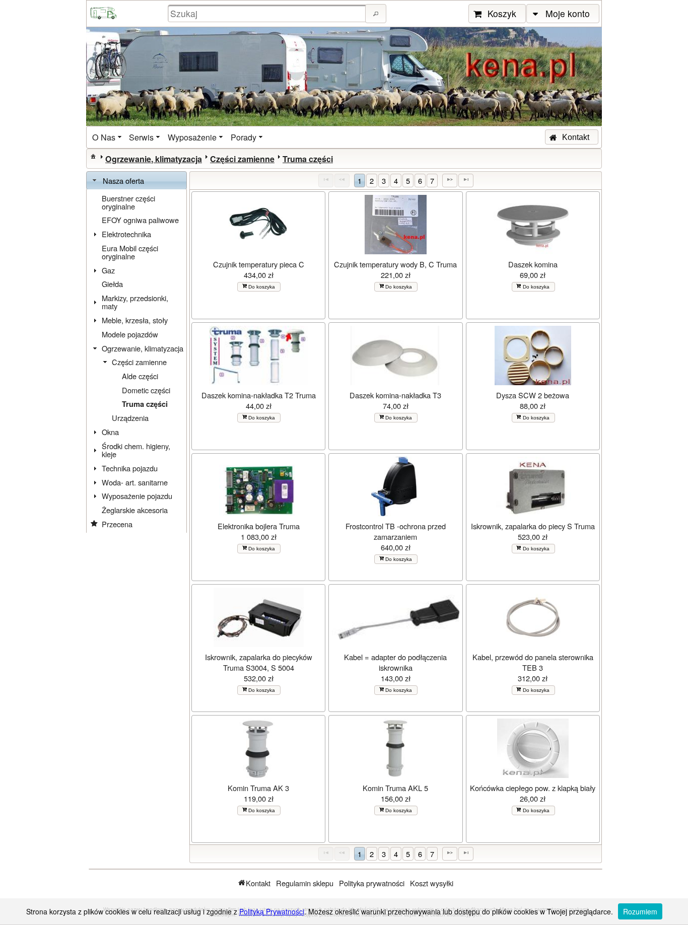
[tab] (136, 180)
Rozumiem (640, 911)
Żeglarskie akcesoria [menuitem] (135, 510)
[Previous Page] (342, 180)
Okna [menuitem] (110, 431)
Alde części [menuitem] (140, 376)
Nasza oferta (123, 180)
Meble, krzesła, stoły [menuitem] (135, 320)
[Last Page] (465, 180)
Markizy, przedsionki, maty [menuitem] (135, 302)
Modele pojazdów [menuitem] (130, 334)
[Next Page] (449, 180)
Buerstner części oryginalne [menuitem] (128, 202)
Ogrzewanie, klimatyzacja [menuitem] (142, 348)
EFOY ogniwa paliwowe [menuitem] (140, 220)
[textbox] (268, 13)
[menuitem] (107, 137)
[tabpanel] (136, 361)
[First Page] (325, 180)
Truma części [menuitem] (145, 404)
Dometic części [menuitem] (146, 390)
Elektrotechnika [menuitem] (126, 234)
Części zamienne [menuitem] (139, 362)
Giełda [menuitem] (112, 283)
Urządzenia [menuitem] (130, 417)
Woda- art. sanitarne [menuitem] (135, 482)
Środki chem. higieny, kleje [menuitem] (136, 450)
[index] (93, 156)
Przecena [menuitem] (117, 524)
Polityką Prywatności (271, 911)
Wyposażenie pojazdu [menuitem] (137, 495)
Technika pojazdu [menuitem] (130, 468)
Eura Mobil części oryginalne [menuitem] (130, 252)
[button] (375, 13)
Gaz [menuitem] (108, 270)
